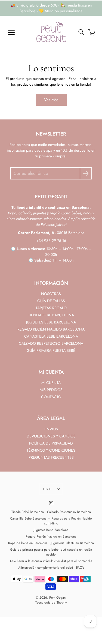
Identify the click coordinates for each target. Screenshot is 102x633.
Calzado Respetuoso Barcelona (69, 511)
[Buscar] (81, 32)
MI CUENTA (51, 382)
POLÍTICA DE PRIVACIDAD (51, 443)
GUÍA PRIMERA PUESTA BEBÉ (51, 350)
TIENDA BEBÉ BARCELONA (51, 315)
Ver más (51, 100)
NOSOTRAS (51, 293)
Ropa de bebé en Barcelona (28, 543)
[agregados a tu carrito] (92, 32)
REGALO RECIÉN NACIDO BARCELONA (51, 329)
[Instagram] (51, 503)
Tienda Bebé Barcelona (27, 511)
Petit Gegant (57, 597)
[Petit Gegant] (51, 32)
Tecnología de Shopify (51, 602)
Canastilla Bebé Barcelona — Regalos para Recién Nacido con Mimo (51, 521)
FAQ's (80, 567)
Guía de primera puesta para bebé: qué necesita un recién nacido (51, 552)
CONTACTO (51, 397)
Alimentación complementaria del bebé (45, 567)
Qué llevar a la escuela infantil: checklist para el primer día (51, 561)
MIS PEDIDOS (51, 389)
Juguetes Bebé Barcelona (51, 529)
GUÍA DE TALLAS (51, 301)
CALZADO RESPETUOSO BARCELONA (51, 343)
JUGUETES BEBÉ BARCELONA (51, 322)
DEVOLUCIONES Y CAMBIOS (51, 436)
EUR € (47, 489)
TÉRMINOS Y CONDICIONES (51, 450)
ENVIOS (51, 429)
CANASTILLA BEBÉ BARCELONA (51, 336)
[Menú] (11, 32)
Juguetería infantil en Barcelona (72, 543)
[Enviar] (86, 173)
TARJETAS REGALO (51, 308)
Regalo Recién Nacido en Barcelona (51, 536)
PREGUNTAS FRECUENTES (51, 457)
